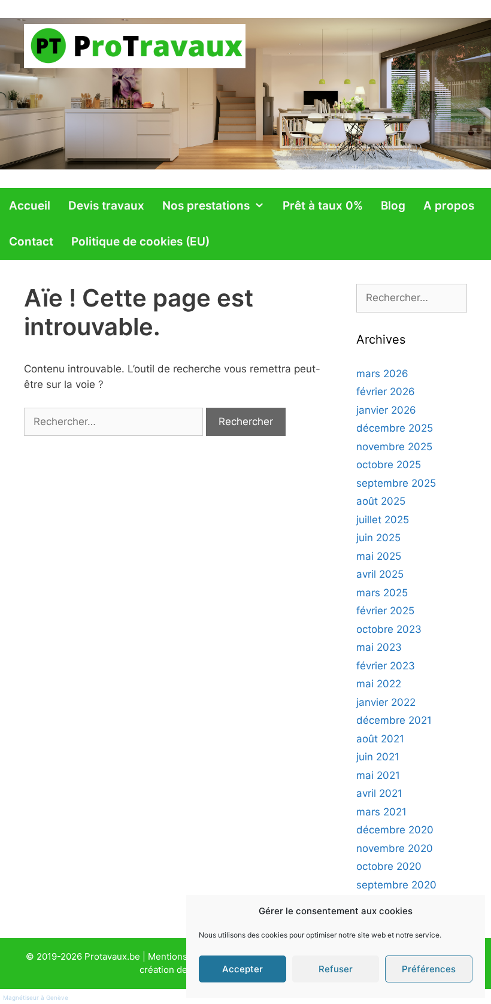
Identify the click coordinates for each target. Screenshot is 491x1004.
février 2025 (385, 611)
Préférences (429, 969)
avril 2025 (380, 574)
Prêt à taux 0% (323, 206)
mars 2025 (382, 593)
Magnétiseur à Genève (35, 997)
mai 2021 (378, 775)
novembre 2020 (394, 848)
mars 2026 (382, 374)
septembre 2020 (396, 885)
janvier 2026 (386, 410)
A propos (448, 206)
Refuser (336, 969)
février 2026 (385, 392)
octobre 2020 (389, 866)
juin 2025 (378, 538)
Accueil (29, 206)
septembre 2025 (396, 483)
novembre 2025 (394, 447)
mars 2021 (381, 812)
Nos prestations (206, 206)
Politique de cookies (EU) (140, 241)
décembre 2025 (394, 428)
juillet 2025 (382, 520)
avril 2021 (379, 793)
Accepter (242, 969)
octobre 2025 (388, 465)
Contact (31, 241)
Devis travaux (106, 206)
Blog (393, 206)
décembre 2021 (394, 720)
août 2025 (380, 501)
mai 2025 (378, 556)
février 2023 (385, 666)
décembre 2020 (395, 830)
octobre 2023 (389, 629)
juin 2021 (377, 757)
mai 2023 (379, 647)
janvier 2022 (386, 702)
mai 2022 (378, 684)
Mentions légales (184, 956)
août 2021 (380, 739)
